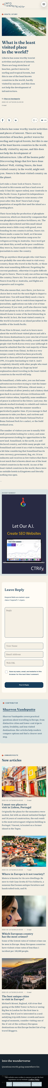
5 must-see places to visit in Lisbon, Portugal (16, 806)
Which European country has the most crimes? (17, 935)
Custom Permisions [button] (21, 1084)
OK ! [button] (9, 1084)
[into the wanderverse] (14, 4)
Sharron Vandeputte (12, 99)
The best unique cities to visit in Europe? (15, 998)
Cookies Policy (33, 1080)
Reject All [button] (36, 1084)
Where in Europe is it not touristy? (23, 874)
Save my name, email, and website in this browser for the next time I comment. (25, 673)
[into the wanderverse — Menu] (44, 4)
